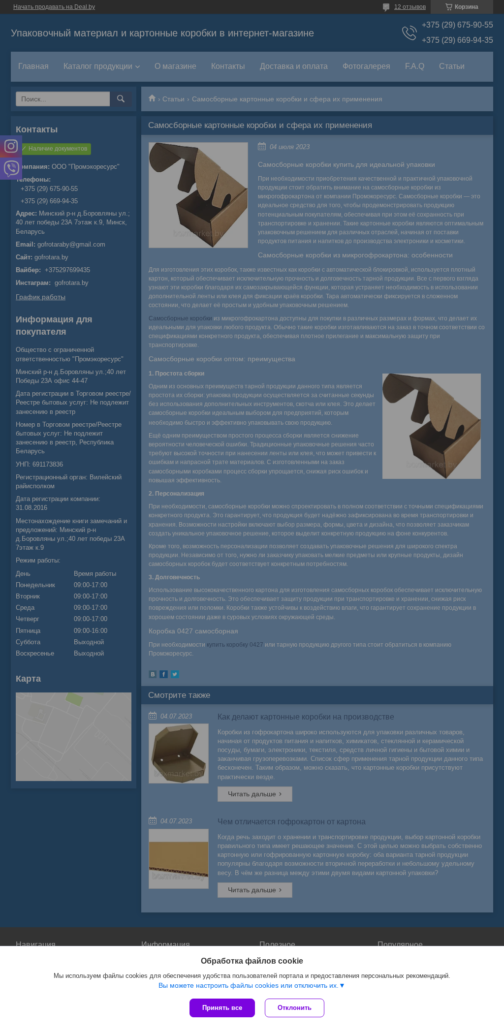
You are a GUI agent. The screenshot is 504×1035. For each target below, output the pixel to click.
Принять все (222, 1007)
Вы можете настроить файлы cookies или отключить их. (248, 985)
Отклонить (295, 1007)
